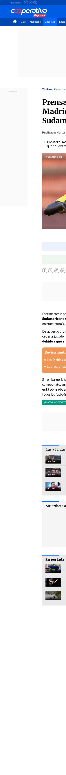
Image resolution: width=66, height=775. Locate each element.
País (23, 21)
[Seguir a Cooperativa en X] (30, 2)
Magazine (35, 21)
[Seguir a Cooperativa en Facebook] (26, 2)
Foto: (48, 156)
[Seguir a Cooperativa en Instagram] (35, 2)
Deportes (50, 21)
